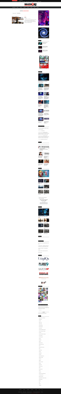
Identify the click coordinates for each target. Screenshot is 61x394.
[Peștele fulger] (40, 231)
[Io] (39, 288)
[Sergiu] (47, 288)
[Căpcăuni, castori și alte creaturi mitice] (43, 212)
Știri (39, 382)
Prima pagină (14, 7)
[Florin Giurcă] (47, 291)
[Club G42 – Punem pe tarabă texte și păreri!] (40, 51)
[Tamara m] (40, 298)
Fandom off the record (41, 347)
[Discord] (44, 7)
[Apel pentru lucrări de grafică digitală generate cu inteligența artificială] (46, 153)
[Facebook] (44, 1)
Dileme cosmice (46, 233)
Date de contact (35, 1)
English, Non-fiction (41, 344)
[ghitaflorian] (40, 296)
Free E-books (32, 1)
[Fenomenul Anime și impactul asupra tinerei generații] (40, 153)
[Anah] (17, 20)
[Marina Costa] (44, 299)
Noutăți (40, 363)
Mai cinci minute (41, 361)
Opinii (39, 367)
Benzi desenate (41, 325)
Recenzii (25, 7)
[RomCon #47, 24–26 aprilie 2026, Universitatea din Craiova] (40, 102)
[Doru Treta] (39, 296)
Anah (25, 17)
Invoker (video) (46, 183)
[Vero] (42, 293)
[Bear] (42, 299)
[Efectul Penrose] (43, 173)
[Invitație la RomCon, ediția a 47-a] (40, 119)
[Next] (18, 0)
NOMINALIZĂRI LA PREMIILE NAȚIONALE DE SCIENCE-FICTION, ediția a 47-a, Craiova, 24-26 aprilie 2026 (40, 114)
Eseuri (39, 345)
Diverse (31, 7)
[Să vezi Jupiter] (40, 225)
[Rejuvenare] (40, 191)
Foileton (40, 351)
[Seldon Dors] (39, 298)
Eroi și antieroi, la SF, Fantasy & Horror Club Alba (42, 81)
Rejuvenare (39, 194)
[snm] (45, 288)
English (38, 7)
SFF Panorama (40, 379)
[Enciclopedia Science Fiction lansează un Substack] (46, 119)
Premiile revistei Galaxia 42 (42, 373)
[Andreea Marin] (47, 298)
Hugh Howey (42, 130)
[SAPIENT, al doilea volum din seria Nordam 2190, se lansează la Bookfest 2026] (40, 85)
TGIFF (39, 383)
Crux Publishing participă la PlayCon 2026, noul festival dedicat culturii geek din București (40, 97)
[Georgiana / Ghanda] (47, 293)
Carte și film (40, 328)
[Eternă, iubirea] (40, 220)
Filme (39, 348)
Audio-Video (40, 323)
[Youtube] (47, 1)
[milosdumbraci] (39, 293)
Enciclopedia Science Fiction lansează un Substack (46, 122)
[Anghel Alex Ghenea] (40, 293)
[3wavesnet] (45, 291)
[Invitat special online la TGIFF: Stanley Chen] (40, 161)
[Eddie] (44, 288)
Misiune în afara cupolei (40, 183)
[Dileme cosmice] (46, 231)
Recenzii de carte (41, 376)
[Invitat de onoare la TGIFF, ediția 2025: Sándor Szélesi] (46, 161)
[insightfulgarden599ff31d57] (39, 291)
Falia (44, 194)
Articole (28, 7)
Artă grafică (40, 319)
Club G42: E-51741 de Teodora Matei (45, 42)
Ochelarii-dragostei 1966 (46, 228)
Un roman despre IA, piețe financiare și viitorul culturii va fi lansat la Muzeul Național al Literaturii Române (46, 106)
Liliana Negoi (18, 13)
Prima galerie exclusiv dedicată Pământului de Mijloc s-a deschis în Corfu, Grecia (46, 89)
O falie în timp (40, 366)
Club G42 (40, 332)
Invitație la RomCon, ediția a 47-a (40, 121)
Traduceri (40, 385)
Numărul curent (39, 1)
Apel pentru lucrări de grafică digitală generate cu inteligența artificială (46, 157)
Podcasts (21, 7)
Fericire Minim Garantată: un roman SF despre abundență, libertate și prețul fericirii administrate (46, 97)
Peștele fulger (40, 233)
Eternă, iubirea (40, 222)
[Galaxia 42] (44, 291)
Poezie (40, 370)
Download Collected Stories (43, 203)
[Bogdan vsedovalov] (39, 299)
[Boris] (45, 299)
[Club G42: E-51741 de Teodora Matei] (40, 43)
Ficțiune (17, 7)
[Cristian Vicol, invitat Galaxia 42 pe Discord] (40, 47)
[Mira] (44, 298)
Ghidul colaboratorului (15, 1)
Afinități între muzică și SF (44, 139)
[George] (44, 293)
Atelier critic (40, 322)
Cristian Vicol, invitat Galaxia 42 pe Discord (45, 46)
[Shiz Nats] (40, 299)
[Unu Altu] (40, 301)
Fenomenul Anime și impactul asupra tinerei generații (40, 157)
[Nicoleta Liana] (47, 299)
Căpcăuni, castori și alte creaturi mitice (43, 217)
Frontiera (40, 354)
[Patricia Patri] (42, 298)
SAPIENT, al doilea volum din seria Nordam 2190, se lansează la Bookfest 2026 (40, 89)
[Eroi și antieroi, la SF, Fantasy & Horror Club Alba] (43, 77)
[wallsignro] (45, 293)
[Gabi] (47, 296)
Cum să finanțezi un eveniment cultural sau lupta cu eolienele (46, 114)
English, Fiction (41, 342)
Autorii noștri (23, 1)
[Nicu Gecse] (45, 298)
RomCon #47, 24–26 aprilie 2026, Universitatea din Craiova (40, 105)
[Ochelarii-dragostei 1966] (46, 225)
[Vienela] (42, 291)
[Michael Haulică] (39, 301)
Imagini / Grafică (41, 357)
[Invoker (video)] (46, 180)
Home (12, 9)
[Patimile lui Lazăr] (46, 220)
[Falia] (46, 191)
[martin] (40, 291)
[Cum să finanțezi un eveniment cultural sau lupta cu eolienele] (46, 111)
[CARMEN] (42, 296)
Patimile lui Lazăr (46, 222)
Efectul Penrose (21, 0)
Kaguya (40, 360)
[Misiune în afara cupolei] (40, 180)
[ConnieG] (44, 296)
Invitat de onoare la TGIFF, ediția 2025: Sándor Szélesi (46, 164)
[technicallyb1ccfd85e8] (45, 296)
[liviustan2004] (40, 288)
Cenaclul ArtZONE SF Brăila (42, 329)
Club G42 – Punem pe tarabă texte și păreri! (45, 50)
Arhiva (34, 7)
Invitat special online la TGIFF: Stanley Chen (40, 164)
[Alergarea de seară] (40, 186)
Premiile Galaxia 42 (28, 1)
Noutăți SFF (40, 364)
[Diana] (42, 288)
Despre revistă (19, 1)
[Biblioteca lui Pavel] (46, 186)
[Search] (48, 7)
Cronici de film (40, 335)
